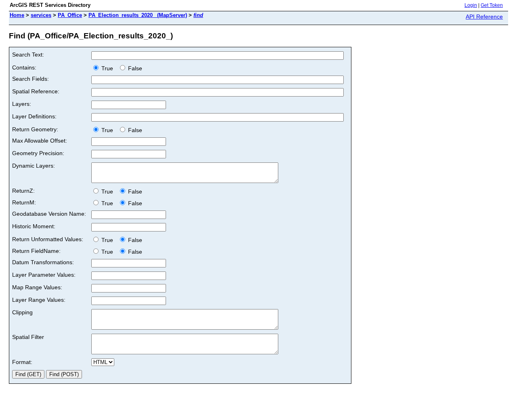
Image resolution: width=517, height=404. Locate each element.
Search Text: (28, 54)
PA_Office (70, 15)
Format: (22, 362)
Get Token (492, 5)
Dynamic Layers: (33, 165)
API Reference (484, 16)
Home (17, 15)
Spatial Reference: (35, 91)
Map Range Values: (37, 287)
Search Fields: (30, 79)
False (134, 68)
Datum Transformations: (43, 262)
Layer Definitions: (34, 116)
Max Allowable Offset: (39, 140)
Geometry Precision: (38, 153)
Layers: (21, 104)
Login (470, 5)
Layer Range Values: (38, 300)
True (108, 68)
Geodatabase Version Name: (49, 213)
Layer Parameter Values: (44, 274)
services (41, 15)
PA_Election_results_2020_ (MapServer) (137, 15)
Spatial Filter (28, 337)
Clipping (22, 312)
